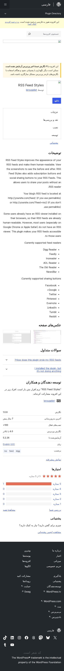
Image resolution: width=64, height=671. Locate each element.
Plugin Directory (53, 13)
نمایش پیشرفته (53, 459)
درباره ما (56, 550)
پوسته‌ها (27, 555)
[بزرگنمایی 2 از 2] (26, 333)
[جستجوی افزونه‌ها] (29, 34)
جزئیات (54, 111)
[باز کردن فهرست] (5, 4)
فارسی (50, 630)
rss (5, 451)
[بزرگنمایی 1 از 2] (57, 333)
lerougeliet (31, 89)
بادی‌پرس (55, 616)
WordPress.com (51, 601)
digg (18, 451)
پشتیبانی (54, 142)
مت (57, 606)
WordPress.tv (52, 591)
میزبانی (57, 560)
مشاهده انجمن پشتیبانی (49, 532)
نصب (55, 127)
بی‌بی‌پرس (54, 611)
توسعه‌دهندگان (54, 586)
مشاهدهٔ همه (9, 509)
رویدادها (27, 581)
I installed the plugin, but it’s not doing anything (48, 370)
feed (11, 451)
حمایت (26, 586)
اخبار (58, 555)
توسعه (55, 135)
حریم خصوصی (53, 566)
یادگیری (57, 575)
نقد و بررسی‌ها (50, 119)
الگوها (28, 566)
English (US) (9, 444)
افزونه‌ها (26, 560)
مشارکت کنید (24, 575)
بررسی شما (55, 509)
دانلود (56, 100)
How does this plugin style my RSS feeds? (38, 360)
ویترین (27, 550)
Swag (26, 591)
